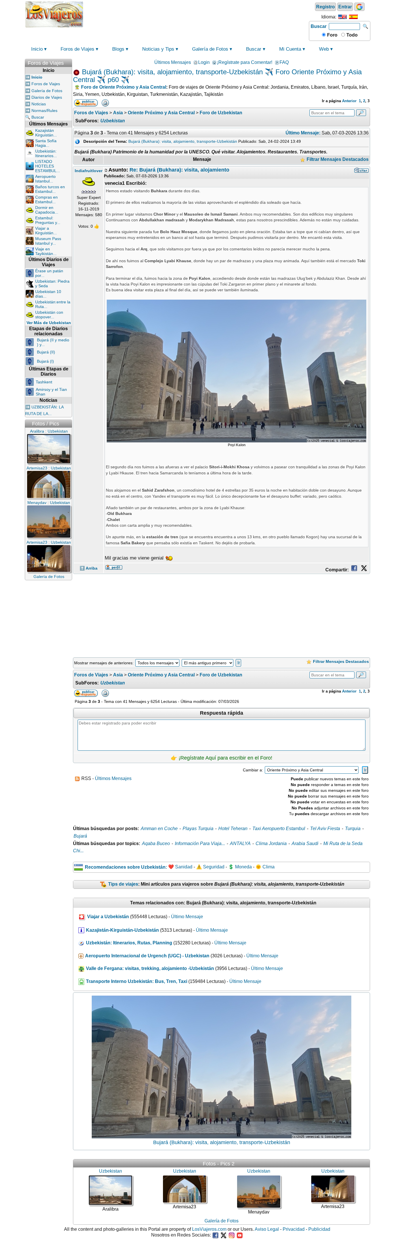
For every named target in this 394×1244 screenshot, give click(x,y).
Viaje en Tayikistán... (46, 251)
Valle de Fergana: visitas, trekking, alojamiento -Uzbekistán (150, 968)
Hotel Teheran (232, 828)
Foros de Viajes (77, 49)
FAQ (284, 62)
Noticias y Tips (158, 49)
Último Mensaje (187, 916)
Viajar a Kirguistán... (46, 230)
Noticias (38, 104)
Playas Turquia (198, 828)
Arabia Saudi (305, 843)
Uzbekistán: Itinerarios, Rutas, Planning (129, 942)
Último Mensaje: (303, 132)
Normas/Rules (44, 110)
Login (204, 62)
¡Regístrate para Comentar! (244, 62)
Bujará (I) (45, 361)
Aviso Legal (267, 1229)
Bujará (80, 836)
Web (324, 49)
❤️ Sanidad (180, 867)
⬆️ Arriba (88, 568)
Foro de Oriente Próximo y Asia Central (123, 87)
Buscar (319, 26)
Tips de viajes (123, 884)
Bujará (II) (46, 352)
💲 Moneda (240, 867)
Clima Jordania (271, 843)
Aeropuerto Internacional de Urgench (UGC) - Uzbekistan (147, 955)
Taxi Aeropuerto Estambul (278, 828)
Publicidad (319, 1229)
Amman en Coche (159, 828)
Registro (325, 6)
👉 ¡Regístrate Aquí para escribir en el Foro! (221, 758)
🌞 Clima (265, 867)
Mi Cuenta (290, 49)
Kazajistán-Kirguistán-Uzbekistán (122, 930)
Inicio (37, 49)
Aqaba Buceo (156, 843)
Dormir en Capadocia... (46, 209)
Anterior (349, 101)
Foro (331, 35)
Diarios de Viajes (46, 97)
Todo (351, 35)
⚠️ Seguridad (210, 867)
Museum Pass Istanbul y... (48, 241)
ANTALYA (240, 843)
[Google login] (359, 7)
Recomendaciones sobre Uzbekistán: (126, 867)
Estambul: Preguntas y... (47, 220)
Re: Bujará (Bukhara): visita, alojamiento (179, 170)
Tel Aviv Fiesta (325, 828)
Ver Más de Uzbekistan (49, 322)
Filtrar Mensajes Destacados (337, 159)
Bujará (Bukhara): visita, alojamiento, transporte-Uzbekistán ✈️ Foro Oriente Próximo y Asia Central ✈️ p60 (217, 75)
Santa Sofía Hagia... (46, 143)
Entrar (345, 6)
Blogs (118, 49)
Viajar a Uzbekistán (108, 916)
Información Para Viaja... (200, 843)
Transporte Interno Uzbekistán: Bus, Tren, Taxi (136, 981)
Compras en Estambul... (46, 199)
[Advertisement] (196, 14)
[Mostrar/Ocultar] (69, 61)
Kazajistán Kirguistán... (46, 132)
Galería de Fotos (210, 49)
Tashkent (44, 382)
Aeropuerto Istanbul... (45, 178)
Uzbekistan (112, 120)
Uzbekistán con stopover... (49, 314)
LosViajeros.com (209, 1229)
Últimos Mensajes (172, 62)
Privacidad (294, 1229)
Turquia (353, 828)
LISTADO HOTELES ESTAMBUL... (47, 166)
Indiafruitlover (88, 170)
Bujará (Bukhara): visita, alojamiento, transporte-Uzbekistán (182, 141)
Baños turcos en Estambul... (50, 189)
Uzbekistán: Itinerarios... (46, 153)
